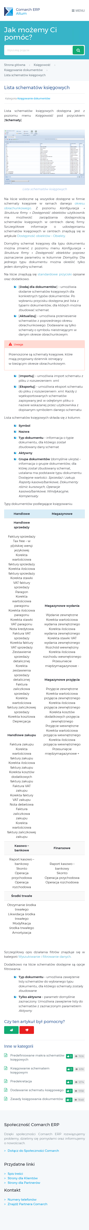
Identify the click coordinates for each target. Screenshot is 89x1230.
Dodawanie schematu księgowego (37, 1090)
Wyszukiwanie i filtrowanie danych (44, 957)
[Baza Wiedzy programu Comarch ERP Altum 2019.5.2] (22, 10)
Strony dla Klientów (23, 1178)
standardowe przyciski (55, 274)
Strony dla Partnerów (24, 1183)
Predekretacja (21, 1081)
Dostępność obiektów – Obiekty (41, 236)
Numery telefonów (22, 1199)
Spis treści (15, 1174)
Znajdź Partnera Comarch (27, 1204)
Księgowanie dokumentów (33, 98)
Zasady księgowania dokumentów (36, 1099)
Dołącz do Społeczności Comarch (33, 1151)
